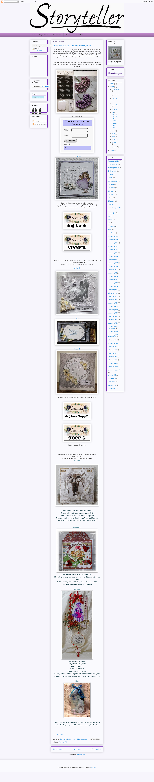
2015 (112, 84)
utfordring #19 (112, 269)
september (115, 105)
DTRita (110, 204)
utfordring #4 (112, 340)
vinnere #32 (112, 382)
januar (114, 147)
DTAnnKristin (112, 181)
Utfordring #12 (113, 246)
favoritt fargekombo (114, 208)
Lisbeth (77, 589)
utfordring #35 (112, 320)
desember (115, 89)
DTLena (110, 194)
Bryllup (110, 174)
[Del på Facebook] (97, 739)
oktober (114, 98)
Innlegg (36, 121)
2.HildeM (77, 268)
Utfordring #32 (113, 310)
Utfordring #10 (113, 239)
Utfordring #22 (113, 283)
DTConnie (111, 188)
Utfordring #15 (113, 256)
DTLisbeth (111, 201)
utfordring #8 (112, 356)
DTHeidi (110, 191)
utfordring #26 (112, 296)
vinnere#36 (112, 388)
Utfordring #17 (113, 263)
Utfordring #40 (113, 343)
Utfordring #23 (113, 286)
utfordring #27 (112, 299)
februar (114, 142)
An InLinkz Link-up (58, 734)
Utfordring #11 (113, 243)
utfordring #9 (112, 360)
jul (109, 216)
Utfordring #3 (112, 306)
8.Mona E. (77, 349)
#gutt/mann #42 (113, 161)
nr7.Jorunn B (77, 156)
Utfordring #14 (113, 253)
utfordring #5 (112, 346)
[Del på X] (95, 739)
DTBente (111, 184)
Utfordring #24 (113, 289)
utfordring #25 (112, 293)
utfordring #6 (112, 350)
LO (109, 223)
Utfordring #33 (113, 313)
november (115, 94)
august (114, 109)
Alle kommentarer (40, 124)
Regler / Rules (43, 35)
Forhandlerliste (78, 35)
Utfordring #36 (113, 323)
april (113, 136)
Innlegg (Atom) (80, 754)
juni (113, 131)
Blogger (93, 767)
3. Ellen (77, 318)
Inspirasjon (111, 213)
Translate (39, 50)
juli (113, 112)
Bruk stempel (112, 171)
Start (33, 35)
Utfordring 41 (112, 363)
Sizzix (110, 229)
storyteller (111, 233)
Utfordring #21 (113, 279)
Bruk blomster (112, 164)
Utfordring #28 (113, 303)
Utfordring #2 (112, 273)
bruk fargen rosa (113, 167)
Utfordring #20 (63, 742)
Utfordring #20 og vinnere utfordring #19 (72, 45)
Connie (77, 460)
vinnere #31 (112, 378)
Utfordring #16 (113, 259)
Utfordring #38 (113, 331)
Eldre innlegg (96, 749)
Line (77, 681)
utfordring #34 (112, 316)
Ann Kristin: (77, 527)
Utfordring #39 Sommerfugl (113, 335)
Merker (68, 35)
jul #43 (110, 219)
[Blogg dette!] (93, 739)
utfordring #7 (112, 353)
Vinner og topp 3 (113, 366)
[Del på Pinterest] (99, 739)
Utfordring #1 (112, 236)
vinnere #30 (112, 375)
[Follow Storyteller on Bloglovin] (41, 87)
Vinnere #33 (112, 385)
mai (113, 133)
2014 (112, 87)
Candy (110, 178)
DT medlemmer (56, 35)
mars (114, 139)
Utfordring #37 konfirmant (113, 327)
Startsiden (77, 749)
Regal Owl (111, 226)
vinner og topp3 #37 (114, 370)
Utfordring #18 (113, 266)
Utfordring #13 (113, 249)
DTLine (110, 198)
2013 (112, 150)
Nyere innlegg (58, 749)
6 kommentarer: (82, 739)
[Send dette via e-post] (91, 739)
